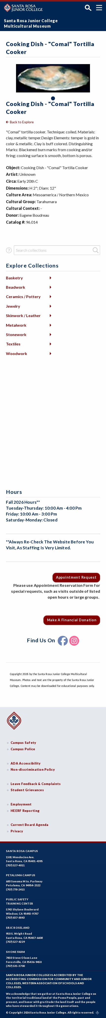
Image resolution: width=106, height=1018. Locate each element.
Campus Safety (23, 743)
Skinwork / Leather (23, 315)
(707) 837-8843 (15, 917)
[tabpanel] (53, 78)
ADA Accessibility (26, 763)
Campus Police (23, 749)
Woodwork (16, 353)
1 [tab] (53, 98)
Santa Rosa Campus (22, 851)
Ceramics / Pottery (23, 296)
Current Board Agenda (30, 825)
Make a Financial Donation (72, 620)
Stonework (16, 334)
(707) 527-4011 (15, 865)
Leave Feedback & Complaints (36, 784)
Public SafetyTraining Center (19, 901)
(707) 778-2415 (15, 889)
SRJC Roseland (18, 927)
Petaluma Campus (20, 875)
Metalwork (16, 325)
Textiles (13, 343)
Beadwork (15, 287)
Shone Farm (15, 951)
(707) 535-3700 (15, 965)
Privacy (17, 831)
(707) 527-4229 (15, 941)
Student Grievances (27, 790)
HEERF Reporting (25, 811)
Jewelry (13, 306)
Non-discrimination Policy (33, 769)
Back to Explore (22, 122)
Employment (21, 804)
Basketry (14, 277)
